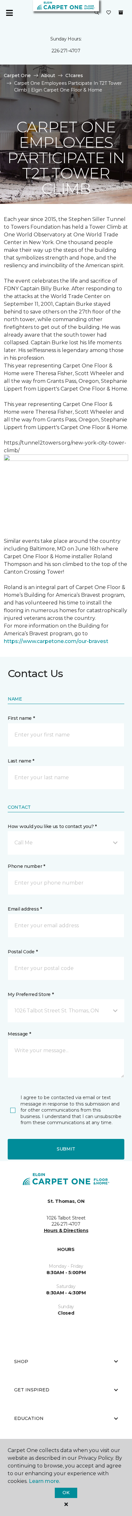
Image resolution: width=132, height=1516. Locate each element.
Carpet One (17, 75)
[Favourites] (109, 13)
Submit (66, 1149)
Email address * (25, 909)
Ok (65, 1492)
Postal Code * (22, 951)
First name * (21, 718)
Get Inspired (31, 1390)
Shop (21, 1361)
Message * (19, 1034)
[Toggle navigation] (9, 13)
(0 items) (121, 12)
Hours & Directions (66, 1230)
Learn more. (44, 1481)
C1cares (74, 75)
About (48, 75)
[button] (97, 13)
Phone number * (26, 866)
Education (29, 1418)
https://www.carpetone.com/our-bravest (56, 641)
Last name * (21, 761)
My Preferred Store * (31, 994)
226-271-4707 (66, 51)
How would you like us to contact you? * (52, 826)
